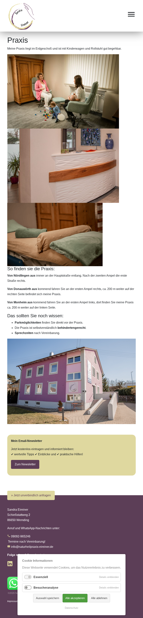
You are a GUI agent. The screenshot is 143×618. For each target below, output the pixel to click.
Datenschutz (71, 607)
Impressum (12, 601)
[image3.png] (55, 234)
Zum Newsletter (25, 464)
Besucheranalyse (46, 587)
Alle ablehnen (99, 598)
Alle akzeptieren (75, 598)
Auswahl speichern (47, 598)
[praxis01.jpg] (63, 165)
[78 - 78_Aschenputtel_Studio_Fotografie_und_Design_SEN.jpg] (63, 91)
